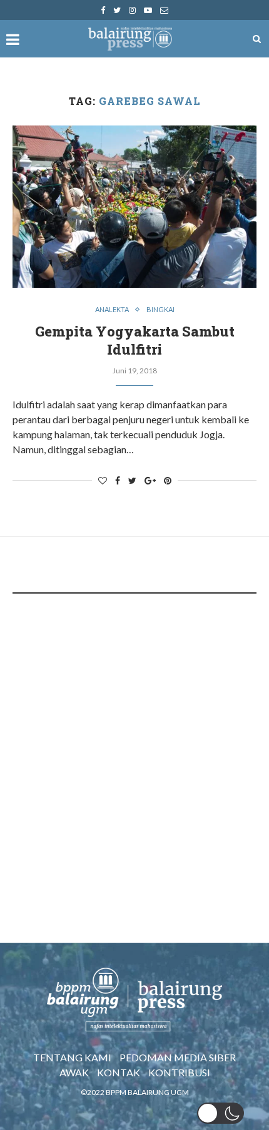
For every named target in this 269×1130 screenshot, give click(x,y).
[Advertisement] (134, 746)
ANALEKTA (112, 309)
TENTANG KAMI (72, 1057)
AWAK (74, 1072)
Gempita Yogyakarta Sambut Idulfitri (135, 340)
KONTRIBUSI (179, 1072)
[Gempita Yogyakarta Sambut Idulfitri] (134, 206)
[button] (220, 1113)
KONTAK (118, 1072)
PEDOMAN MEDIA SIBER (177, 1057)
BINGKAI (160, 309)
